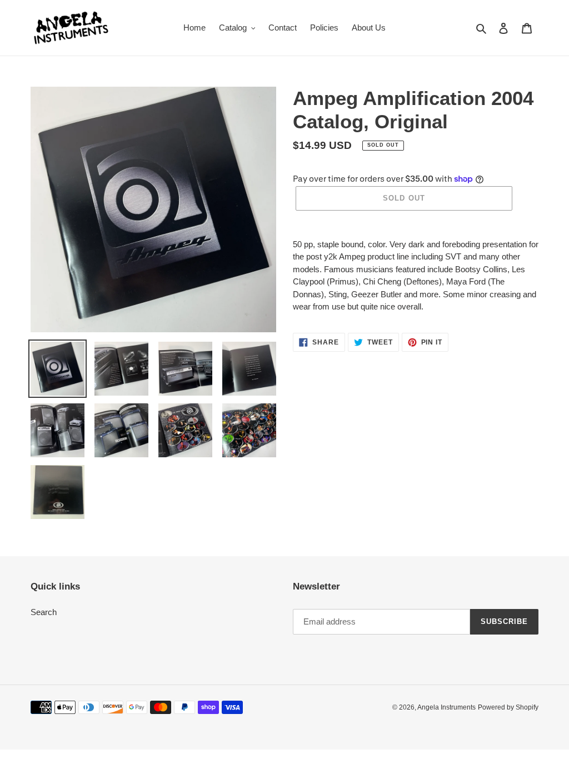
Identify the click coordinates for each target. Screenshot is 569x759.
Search (44, 612)
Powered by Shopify (508, 707)
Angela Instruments (446, 707)
